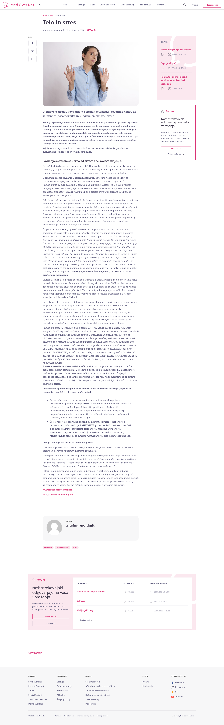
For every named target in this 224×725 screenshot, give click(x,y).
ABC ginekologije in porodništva (100, 686)
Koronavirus (62, 690)
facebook (179, 682)
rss (176, 691)
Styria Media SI (35, 694)
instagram (180, 687)
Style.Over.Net (35, 681)
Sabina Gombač (62, 547)
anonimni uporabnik (54, 30)
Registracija (212, 4)
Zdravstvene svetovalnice (97, 690)
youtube (179, 696)
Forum (64, 4)
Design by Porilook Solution (183, 716)
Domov (45, 15)
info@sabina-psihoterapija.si (58, 494)
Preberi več (85, 620)
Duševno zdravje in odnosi (91, 591)
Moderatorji (90, 703)
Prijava (195, 4)
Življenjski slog (127, 4)
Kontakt (58, 716)
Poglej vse (176, 148)
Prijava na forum (175, 154)
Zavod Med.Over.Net (37, 699)
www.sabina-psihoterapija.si (57, 490)
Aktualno (61, 694)
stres (75, 547)
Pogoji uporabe (103, 716)
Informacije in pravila (85, 716)
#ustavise (48, 547)
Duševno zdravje (107, 4)
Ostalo (52, 15)
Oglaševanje (69, 716)
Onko (92, 4)
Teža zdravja (145, 4)
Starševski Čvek (92, 681)
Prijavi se (51, 623)
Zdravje (81, 4)
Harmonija (161, 4)
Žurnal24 (32, 690)
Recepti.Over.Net (36, 686)
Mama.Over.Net (35, 703)
